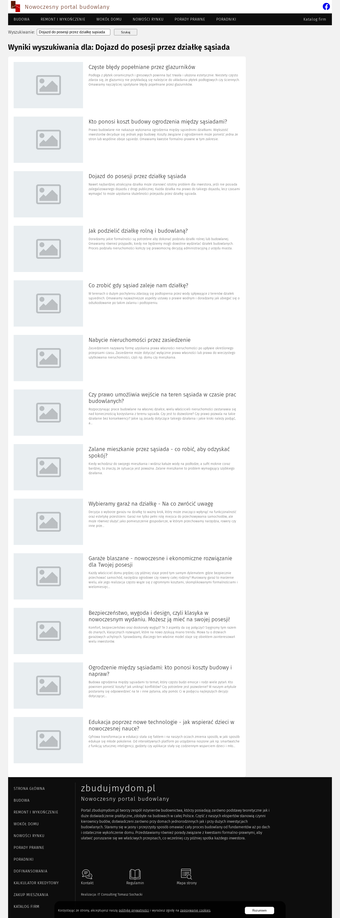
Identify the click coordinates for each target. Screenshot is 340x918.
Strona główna (29, 788)
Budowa (22, 19)
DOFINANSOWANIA (30, 871)
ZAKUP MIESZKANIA (31, 895)
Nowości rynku (148, 19)
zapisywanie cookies (195, 910)
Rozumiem (259, 910)
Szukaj (125, 32)
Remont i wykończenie (63, 19)
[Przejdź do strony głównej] (15, 7)
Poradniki (226, 19)
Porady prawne (190, 19)
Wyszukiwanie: (21, 32)
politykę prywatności (134, 910)
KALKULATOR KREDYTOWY (36, 883)
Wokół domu (109, 19)
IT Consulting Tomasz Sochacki (120, 894)
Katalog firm (314, 19)
